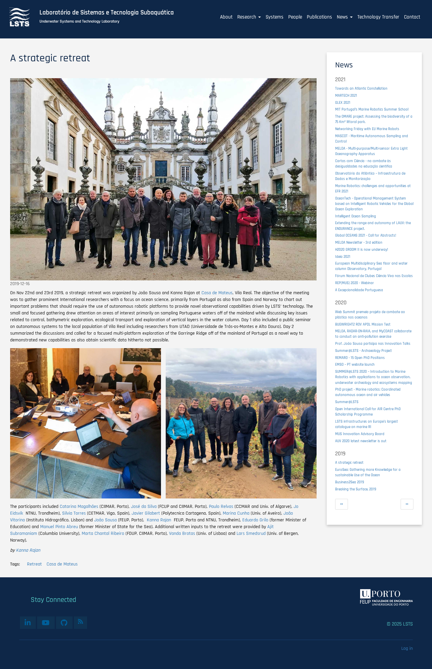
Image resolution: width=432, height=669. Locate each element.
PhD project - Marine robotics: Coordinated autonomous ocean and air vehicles (368, 392)
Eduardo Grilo (255, 520)
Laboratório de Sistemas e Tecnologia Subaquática (106, 12)
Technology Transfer (378, 17)
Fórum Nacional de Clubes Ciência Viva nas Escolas (374, 275)
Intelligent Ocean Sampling (355, 216)
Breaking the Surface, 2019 (355, 489)
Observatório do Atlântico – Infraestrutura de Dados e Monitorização (370, 176)
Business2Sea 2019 (349, 482)
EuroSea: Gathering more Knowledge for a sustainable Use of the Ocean (368, 472)
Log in (407, 648)
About (226, 17)
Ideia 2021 (342, 256)
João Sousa (106, 520)
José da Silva (143, 507)
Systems (275, 17)
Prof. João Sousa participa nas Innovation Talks (372, 343)
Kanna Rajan (159, 520)
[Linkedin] (28, 622)
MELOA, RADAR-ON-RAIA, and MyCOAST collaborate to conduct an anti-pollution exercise (373, 334)
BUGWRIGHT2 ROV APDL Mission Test (362, 324)
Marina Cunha (237, 513)
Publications (319, 17)
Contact (412, 17)
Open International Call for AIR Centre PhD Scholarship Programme (368, 411)
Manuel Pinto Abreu (59, 527)
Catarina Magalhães (79, 507)
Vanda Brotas (182, 533)
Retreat (34, 564)
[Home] (23, 17)
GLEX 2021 (342, 102)
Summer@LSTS (346, 401)
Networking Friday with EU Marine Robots (367, 128)
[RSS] (80, 621)
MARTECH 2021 (346, 95)
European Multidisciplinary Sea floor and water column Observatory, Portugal (371, 266)
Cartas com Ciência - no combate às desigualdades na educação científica (363, 163)
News (343, 17)
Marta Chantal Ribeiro (103, 533)
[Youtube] (46, 622)
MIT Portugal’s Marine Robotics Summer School (371, 109)
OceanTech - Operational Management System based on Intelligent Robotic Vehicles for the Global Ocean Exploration (374, 204)
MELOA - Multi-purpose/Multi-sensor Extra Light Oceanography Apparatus (371, 151)
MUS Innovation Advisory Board (359, 433)
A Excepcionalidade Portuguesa (359, 290)
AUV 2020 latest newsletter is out (360, 441)
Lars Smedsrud (251, 533)
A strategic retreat (349, 462)
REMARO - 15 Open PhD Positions (360, 357)
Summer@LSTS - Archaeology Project (363, 350)
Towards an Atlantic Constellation (361, 88)
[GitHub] (64, 622)
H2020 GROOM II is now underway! (361, 249)
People (295, 17)
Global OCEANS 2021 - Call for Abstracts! (365, 235)
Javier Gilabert (145, 513)
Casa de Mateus (217, 293)
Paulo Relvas (222, 507)
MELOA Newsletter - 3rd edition (358, 242)
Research (247, 17)
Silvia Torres (74, 513)
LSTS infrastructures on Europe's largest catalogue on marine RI (366, 424)
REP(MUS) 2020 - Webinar (354, 282)
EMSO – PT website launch (355, 364)
